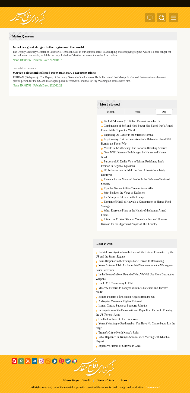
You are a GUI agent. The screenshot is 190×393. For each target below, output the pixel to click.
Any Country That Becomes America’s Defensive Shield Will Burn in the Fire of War (136, 141)
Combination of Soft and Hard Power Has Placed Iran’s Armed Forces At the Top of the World (137, 128)
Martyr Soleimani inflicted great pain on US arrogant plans (54, 73)
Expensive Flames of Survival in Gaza (119, 345)
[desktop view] (150, 19)
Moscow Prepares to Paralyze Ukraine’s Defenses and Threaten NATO (132, 290)
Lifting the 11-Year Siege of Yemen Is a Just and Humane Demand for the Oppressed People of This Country (134, 221)
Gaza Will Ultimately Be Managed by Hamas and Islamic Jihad (133, 155)
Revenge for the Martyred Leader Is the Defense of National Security (135, 181)
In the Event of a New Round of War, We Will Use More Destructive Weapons (135, 277)
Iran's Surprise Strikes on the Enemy (124, 197)
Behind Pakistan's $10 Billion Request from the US (132, 121)
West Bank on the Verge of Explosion (124, 192)
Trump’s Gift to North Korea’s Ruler (118, 332)
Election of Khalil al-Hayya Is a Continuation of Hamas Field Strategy (136, 204)
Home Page (71, 380)
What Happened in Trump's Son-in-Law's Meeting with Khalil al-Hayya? (133, 339)
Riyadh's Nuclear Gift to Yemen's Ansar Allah (129, 188)
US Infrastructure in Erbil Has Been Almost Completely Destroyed (133, 172)
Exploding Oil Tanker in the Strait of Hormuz (128, 134)
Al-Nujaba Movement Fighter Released (120, 301)
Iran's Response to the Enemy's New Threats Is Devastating (131, 261)
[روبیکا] (75, 361)
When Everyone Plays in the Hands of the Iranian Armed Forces (133, 213)
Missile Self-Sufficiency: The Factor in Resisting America (135, 148)
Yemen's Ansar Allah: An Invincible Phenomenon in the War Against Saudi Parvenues (135, 267)
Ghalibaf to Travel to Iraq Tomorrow (118, 319)
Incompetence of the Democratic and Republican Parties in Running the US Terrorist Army (134, 312)
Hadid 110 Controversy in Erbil (115, 283)
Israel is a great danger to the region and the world (48, 47)
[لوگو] (28, 25)
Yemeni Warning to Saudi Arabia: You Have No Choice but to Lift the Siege (135, 326)
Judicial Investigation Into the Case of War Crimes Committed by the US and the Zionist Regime (135, 254)
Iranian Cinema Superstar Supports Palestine (122, 305)
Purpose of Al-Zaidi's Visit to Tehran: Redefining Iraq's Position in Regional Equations (132, 164)
